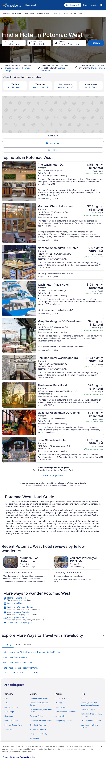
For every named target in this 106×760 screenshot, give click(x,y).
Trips (85, 5)
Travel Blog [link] (34, 738)
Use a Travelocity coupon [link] (91, 720)
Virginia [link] (48, 13)
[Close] (102, 747)
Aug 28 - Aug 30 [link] (65, 87)
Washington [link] (58, 13)
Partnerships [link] (9, 712)
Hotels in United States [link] (39, 698)
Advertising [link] (8, 729)
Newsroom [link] (8, 716)
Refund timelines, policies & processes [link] (91, 715)
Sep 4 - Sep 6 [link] (91, 87)
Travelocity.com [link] (8, 13)
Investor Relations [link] (11, 720)
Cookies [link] (58, 703)
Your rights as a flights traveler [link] (89, 726)
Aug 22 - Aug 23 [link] (15, 87)
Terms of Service (27, 757)
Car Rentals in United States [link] (41, 720)
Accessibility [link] (60, 716)
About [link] (6, 698)
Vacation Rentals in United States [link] (40, 704)
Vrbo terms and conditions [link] (65, 712)
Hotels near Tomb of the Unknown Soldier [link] (21, 673)
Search (96, 43)
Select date (14, 44)
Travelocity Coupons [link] (38, 729)
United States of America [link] (33, 13)
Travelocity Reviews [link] (38, 725)
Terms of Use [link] (60, 707)
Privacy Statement (11, 757)
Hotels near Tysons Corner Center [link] (18, 662)
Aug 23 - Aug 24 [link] (40, 87)
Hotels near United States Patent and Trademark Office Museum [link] (32, 652)
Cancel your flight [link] (88, 709)
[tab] (8, 644)
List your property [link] (11, 707)
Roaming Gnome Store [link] (13, 725)
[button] (53, 635)
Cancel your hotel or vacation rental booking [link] (90, 704)
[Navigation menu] (101, 5)
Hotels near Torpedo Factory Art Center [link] (20, 668)
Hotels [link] (19, 13)
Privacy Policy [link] (61, 698)
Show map (54, 143)
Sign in (94, 5)
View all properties (53, 475)
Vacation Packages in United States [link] (41, 710)
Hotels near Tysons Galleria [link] (15, 657)
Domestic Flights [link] (36, 716)
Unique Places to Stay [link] (38, 734)
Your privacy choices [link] (63, 720)
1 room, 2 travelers (69, 44)
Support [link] (84, 698)
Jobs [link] (6, 703)
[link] (53, 599)
